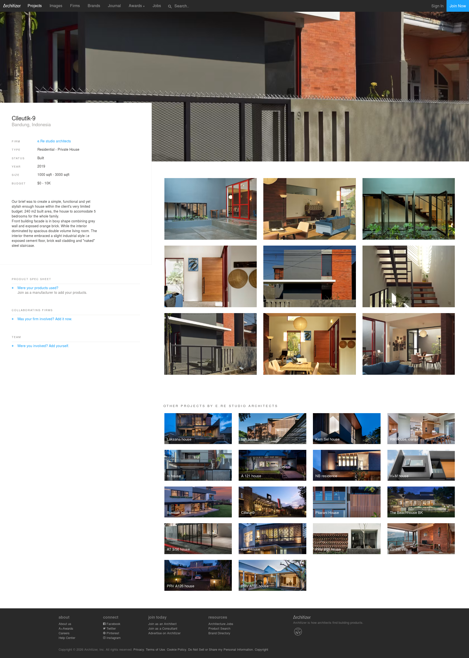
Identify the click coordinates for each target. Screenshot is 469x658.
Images (56, 5)
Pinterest (112, 633)
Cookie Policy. (177, 649)
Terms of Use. (156, 649)
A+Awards (66, 628)
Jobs (157, 5)
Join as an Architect (162, 623)
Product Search (219, 628)
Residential (45, 149)
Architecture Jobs (220, 623)
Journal (114, 5)
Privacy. (139, 649)
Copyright (261, 649)
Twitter (111, 628)
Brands (94, 5)
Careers (64, 633)
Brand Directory (219, 633)
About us (65, 623)
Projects (35, 5)
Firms (75, 5)
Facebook (113, 623)
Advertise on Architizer (164, 633)
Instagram (113, 637)
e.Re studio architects (54, 140)
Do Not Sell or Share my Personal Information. (221, 649)
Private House (68, 149)
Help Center (67, 637)
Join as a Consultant (162, 628)
